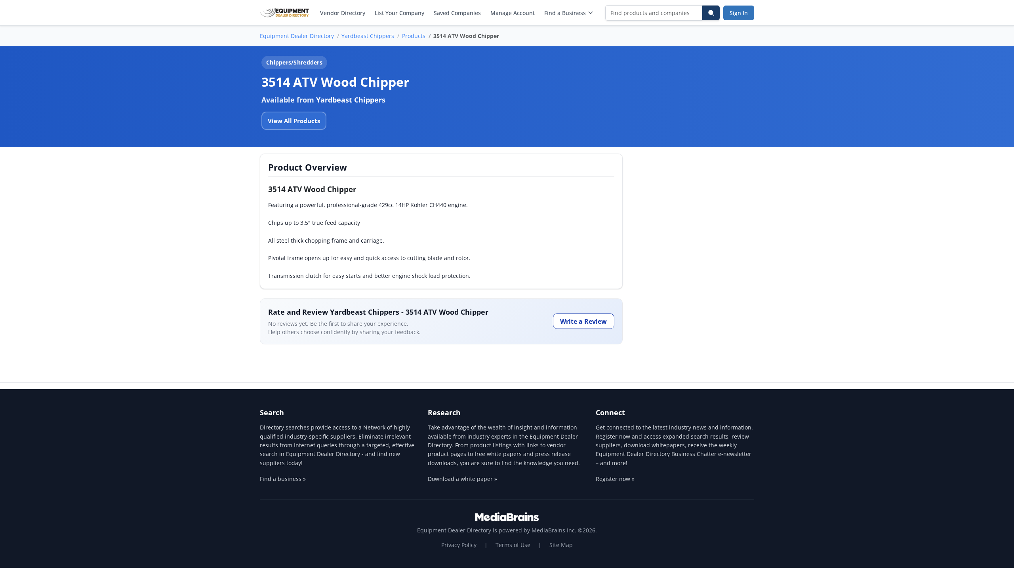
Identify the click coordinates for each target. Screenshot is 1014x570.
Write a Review (583, 321)
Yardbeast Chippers (367, 36)
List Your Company (399, 13)
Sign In (739, 13)
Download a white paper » (462, 479)
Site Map (561, 545)
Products (413, 36)
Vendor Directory (342, 13)
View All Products (294, 121)
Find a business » (283, 479)
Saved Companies (457, 13)
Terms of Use (513, 545)
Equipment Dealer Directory (297, 36)
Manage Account (512, 13)
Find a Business (565, 13)
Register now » (615, 479)
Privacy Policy (459, 545)
